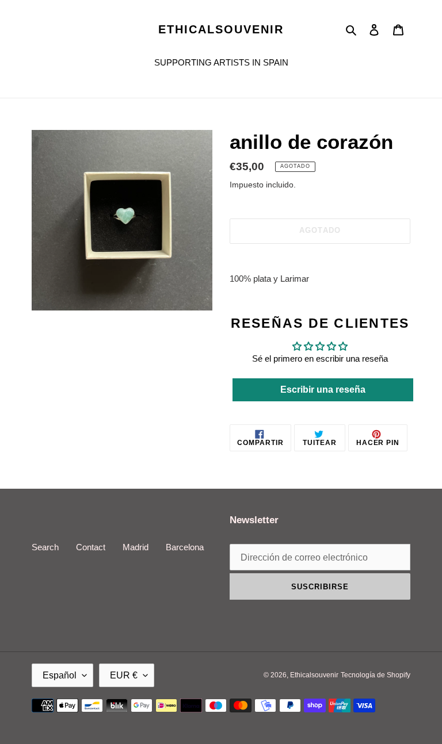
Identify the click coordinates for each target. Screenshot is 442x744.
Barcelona (185, 547)
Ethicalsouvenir (221, 29)
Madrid (135, 547)
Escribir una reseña (322, 389)
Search (45, 547)
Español (60, 675)
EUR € (124, 675)
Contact (90, 547)
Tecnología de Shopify (375, 675)
